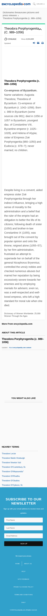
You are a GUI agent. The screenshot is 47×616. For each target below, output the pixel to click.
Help (23, 571)
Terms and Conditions (23, 594)
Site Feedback (23, 579)
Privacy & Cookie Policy (23, 587)
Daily (23, 602)
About (20, 347)
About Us (28, 563)
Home (17, 563)
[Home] (16, 3)
